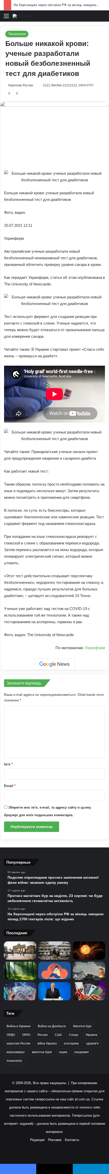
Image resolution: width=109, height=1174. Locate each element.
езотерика (71, 1043)
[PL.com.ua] (23, 16)
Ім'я (8, 764)
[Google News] (54, 664)
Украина (91, 1035)
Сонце (73, 1035)
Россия (43, 1035)
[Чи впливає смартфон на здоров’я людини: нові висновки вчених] (89, 991)
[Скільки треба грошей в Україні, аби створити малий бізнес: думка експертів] (20, 991)
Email (9, 786)
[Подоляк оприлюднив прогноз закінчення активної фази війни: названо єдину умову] (54, 950)
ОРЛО (26, 1035)
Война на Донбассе (52, 1026)
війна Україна (47, 1043)
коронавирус (16, 1052)
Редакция (37, 1140)
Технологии (17, 34)
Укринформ (95, 648)
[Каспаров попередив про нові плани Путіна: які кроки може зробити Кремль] (54, 991)
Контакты (72, 1140)
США (58, 1035)
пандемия (81, 1052)
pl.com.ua (82, 1099)
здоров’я (92, 1043)
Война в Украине (19, 1026)
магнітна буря (42, 1052)
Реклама (54, 1140)
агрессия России (18, 1043)
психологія (14, 1061)
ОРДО (11, 1035)
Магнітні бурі (82, 1026)
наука (63, 1052)
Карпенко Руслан (20, 85)
